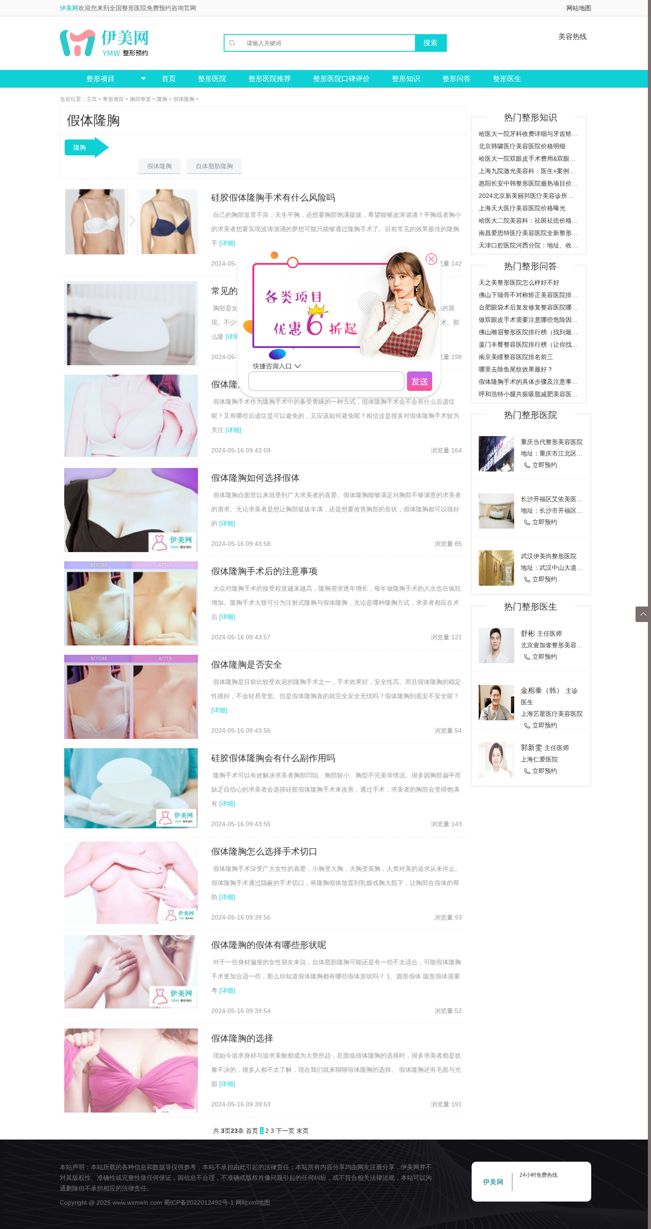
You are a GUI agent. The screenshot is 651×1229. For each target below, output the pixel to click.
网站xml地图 (253, 1202)
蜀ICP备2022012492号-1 (199, 1202)
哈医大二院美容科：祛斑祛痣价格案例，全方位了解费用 (529, 220)
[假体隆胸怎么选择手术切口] (131, 882)
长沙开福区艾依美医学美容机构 (564, 498)
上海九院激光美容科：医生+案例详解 (529, 170)
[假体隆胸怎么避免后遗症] (131, 415)
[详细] (227, 243)
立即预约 (540, 465)
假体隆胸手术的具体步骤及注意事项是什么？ (529, 381)
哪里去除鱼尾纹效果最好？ (516, 369)
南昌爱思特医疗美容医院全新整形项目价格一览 (529, 232)
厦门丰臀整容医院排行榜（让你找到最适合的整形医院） (529, 344)
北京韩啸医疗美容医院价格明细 (522, 146)
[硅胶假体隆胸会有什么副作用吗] (131, 787)
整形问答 (456, 78)
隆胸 (162, 99)
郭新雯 (531, 747)
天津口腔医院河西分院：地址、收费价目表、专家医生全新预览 (529, 245)
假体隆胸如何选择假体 (255, 478)
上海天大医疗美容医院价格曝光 (522, 208)
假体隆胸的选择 (242, 1038)
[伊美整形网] (104, 43)
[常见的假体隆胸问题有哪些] (131, 328)
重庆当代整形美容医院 (552, 441)
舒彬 (528, 633)
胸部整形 (140, 99)
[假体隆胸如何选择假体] (131, 510)
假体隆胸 (183, 99)
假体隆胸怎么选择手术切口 (264, 851)
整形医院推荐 (269, 78)
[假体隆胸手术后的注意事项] (131, 615)
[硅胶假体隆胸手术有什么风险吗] (131, 220)
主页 (91, 99)
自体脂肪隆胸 (214, 166)
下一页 (285, 1130)
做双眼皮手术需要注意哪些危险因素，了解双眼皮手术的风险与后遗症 (529, 319)
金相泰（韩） (542, 690)
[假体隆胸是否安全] (131, 708)
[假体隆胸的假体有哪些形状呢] (131, 971)
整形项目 (113, 99)
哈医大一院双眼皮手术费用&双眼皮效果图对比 (529, 158)
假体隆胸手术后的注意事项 (264, 571)
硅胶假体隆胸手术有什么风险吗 (273, 197)
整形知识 (406, 78)
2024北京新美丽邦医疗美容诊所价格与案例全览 (529, 195)
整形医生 (507, 78)
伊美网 (69, 8)
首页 (169, 78)
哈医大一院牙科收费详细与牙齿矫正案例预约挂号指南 (529, 133)
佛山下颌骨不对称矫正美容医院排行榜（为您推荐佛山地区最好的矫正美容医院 (529, 294)
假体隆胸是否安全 (246, 664)
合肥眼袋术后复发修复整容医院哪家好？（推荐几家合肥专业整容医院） (529, 307)
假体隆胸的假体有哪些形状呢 (268, 945)
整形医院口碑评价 (341, 78)
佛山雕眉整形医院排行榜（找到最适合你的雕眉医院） (529, 332)
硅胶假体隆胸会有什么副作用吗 (273, 758)
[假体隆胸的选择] (131, 1078)
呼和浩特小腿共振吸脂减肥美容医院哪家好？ (529, 394)
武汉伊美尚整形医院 (549, 556)
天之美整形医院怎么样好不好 (519, 282)
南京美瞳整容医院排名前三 (516, 356)
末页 (302, 1130)
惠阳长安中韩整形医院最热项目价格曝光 (529, 183)
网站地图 (578, 8)
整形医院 (212, 78)
